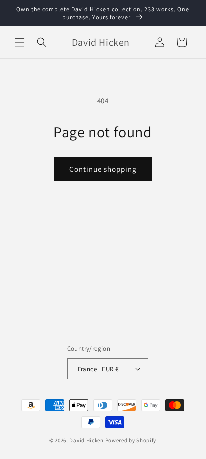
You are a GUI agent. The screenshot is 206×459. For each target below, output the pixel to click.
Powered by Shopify (131, 440)
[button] (20, 42)
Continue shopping (103, 169)
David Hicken (87, 440)
